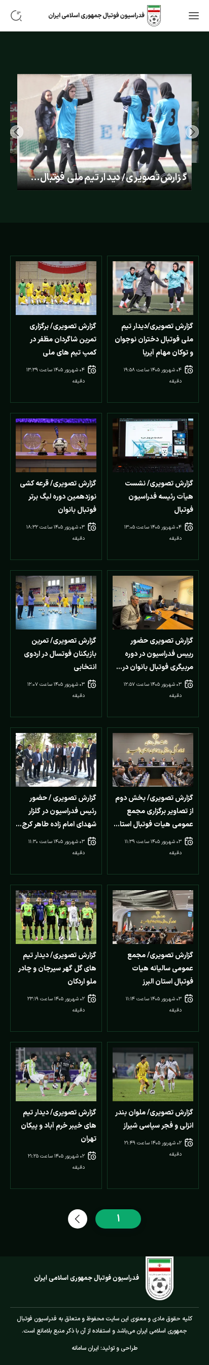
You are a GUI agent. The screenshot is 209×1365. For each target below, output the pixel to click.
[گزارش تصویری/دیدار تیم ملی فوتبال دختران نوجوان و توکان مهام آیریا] (153, 288)
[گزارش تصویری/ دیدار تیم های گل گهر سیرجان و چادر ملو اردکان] (56, 917)
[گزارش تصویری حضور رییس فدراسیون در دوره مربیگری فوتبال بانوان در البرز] (153, 602)
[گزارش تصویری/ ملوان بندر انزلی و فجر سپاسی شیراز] (153, 1074)
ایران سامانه (85, 1348)
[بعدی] (77, 1219)
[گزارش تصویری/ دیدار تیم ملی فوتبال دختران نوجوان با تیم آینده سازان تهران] (104, 132)
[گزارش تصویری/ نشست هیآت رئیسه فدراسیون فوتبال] (153, 445)
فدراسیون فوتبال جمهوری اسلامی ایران (86, 1278)
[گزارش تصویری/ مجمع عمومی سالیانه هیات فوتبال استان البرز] (153, 917)
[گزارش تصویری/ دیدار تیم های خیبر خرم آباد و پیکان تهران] (56, 1074)
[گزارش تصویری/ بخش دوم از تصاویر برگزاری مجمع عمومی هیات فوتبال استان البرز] (153, 760)
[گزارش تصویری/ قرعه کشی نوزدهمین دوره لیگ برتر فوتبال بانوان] (56, 445)
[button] (192, 131)
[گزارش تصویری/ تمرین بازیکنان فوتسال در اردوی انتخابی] (56, 602)
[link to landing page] (104, 15)
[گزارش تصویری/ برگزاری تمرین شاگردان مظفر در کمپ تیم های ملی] (56, 288)
